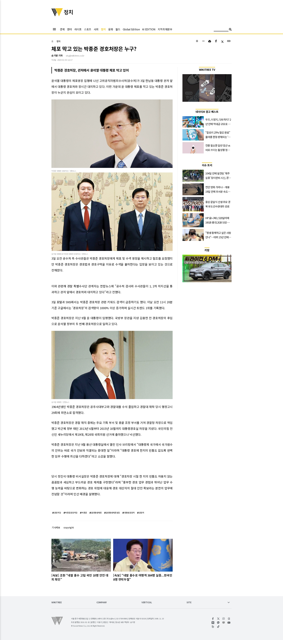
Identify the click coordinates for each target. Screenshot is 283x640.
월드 (117, 29)
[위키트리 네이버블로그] (223, 623)
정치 (103, 29)
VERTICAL (147, 602)
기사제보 (56, 527)
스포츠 (87, 29)
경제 (62, 29)
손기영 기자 (56, 55)
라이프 (78, 29)
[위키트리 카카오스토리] (213, 623)
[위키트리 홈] (57, 15)
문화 (110, 29)
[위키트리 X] (218, 619)
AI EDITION (148, 29)
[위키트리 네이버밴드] (213, 627)
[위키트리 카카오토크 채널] (218, 623)
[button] (197, 41)
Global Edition (131, 29)
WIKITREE (56, 602)
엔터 (69, 29)
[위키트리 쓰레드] (229, 619)
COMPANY (101, 602)
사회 (96, 29)
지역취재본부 (165, 29)
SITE (189, 602)
